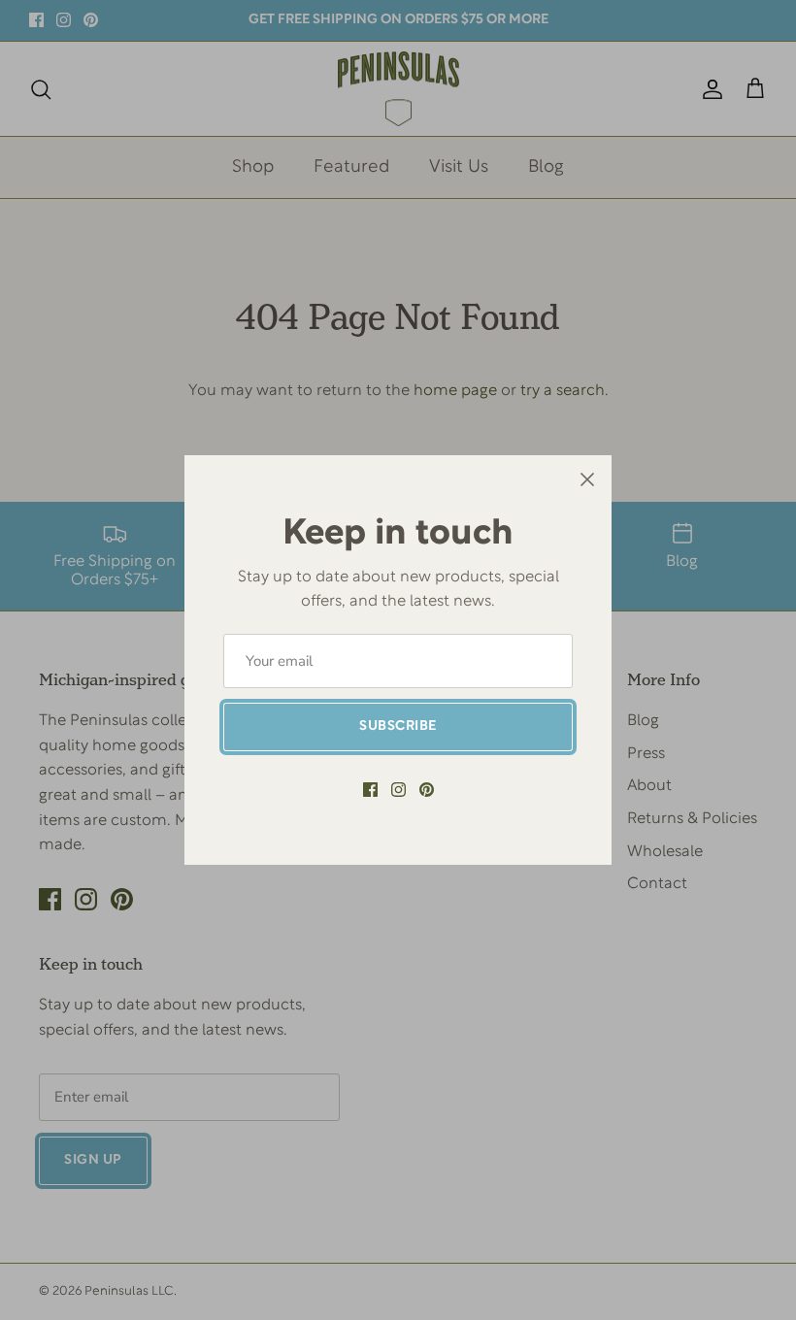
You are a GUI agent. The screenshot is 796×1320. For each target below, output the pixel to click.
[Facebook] (370, 789)
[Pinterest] (426, 789)
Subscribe (398, 726)
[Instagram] (398, 789)
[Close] (587, 479)
